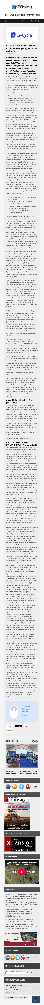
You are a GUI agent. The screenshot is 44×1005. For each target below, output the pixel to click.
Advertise (16, 21)
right (38, 14)
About (8, 21)
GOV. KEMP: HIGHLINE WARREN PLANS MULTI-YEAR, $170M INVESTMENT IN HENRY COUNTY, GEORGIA (21, 926)
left (5, 21)
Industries (30, 15)
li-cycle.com (26, 438)
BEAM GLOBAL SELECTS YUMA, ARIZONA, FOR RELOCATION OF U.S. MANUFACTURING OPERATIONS (21, 905)
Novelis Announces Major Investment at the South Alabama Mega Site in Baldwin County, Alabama (21, 773)
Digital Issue (35, 21)
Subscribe (25, 21)
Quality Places (20, 15)
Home (6, 15)
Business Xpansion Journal (26, 709)
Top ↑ (36, 999)
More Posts (25, 716)
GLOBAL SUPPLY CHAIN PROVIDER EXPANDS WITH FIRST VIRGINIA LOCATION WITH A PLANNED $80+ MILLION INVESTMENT (21, 896)
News (12, 15)
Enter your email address (13, 971)
